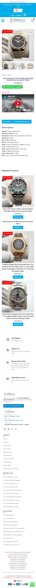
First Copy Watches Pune (10, 483)
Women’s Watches (22, 554)
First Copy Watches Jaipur (10, 506)
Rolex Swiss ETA (8, 538)
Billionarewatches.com (9, 577)
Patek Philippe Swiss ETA (10, 541)
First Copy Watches (23, 398)
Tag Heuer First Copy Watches (18, 565)
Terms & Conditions (8, 458)
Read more (18, 217)
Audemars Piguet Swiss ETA (11, 544)
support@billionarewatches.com (14, 420)
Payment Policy (7, 452)
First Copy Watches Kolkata (11, 493)
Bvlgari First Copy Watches (17, 567)
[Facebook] (4, 429)
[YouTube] (15, 429)
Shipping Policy (7, 455)
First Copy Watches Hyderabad (12, 496)
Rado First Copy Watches (10, 525)
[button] (31, 32)
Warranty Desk (7, 462)
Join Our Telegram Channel (14, 406)
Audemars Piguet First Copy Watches (14, 528)
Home (4, 75)
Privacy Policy (7, 445)
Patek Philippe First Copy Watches (13, 531)
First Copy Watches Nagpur (11, 503)
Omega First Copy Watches (17, 559)
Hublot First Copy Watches (18, 569)
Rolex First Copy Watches (10, 521)
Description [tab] (7, 122)
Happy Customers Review (10, 468)
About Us (6, 442)
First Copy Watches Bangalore (12, 480)
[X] (12, 429)
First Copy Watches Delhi (10, 477)
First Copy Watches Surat (10, 487)
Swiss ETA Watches (9, 399)
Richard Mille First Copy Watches (12, 535)
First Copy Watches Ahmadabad (12, 490)
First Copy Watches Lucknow (11, 500)
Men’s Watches (13, 554)
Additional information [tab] (22, 122)
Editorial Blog (7, 465)
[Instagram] (8, 429)
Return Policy (7, 449)
